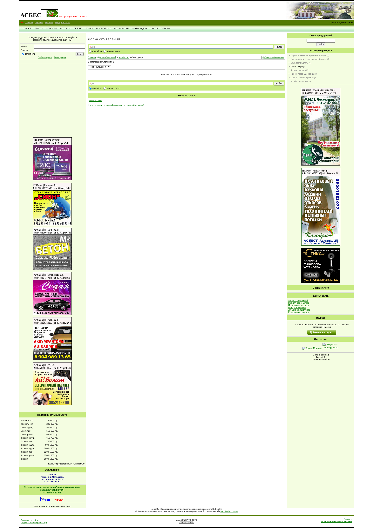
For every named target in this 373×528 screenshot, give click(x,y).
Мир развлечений (297, 307)
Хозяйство (124, 57)
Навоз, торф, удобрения (303, 74)
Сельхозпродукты (299, 63)
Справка (39, 22)
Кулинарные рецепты (298, 312)
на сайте (97, 51)
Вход (57, 22)
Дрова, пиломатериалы (302, 77)
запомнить (30, 54)
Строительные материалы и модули (308, 55)
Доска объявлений (107, 57)
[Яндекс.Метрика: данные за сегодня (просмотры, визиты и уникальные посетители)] (312, 348)
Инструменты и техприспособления (308, 59)
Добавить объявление (273, 57)
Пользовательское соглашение (336, 521)
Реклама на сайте (29, 520)
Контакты (65, 22)
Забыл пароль (45, 57)
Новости (49, 22)
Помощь (348, 519)
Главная (29, 22)
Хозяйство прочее (300, 81)
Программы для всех (298, 305)
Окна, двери (297, 66)
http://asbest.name (229, 511)
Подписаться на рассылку (34, 522)
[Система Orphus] (52, 500)
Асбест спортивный (298, 300)
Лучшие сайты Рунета (299, 310)
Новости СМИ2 (95, 101)
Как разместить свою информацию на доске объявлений (116, 105)
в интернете (113, 51)
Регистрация (60, 57)
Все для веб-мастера (298, 303)
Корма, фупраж (298, 70)
